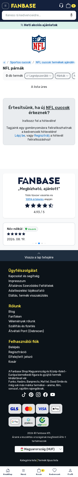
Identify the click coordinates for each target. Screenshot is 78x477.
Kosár (12, 361)
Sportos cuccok (20, 62)
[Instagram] (38, 394)
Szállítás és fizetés (22, 326)
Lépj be (20, 135)
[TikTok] (24, 394)
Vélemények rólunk (22, 321)
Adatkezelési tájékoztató (26, 290)
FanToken (15, 316)
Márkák (61, 75)
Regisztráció (17, 352)
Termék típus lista (48, 460)
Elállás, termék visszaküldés (28, 295)
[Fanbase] (23, 5)
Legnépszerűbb (39, 75)
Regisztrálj (42, 135)
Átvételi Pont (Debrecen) (26, 331)
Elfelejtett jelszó (20, 357)
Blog (12, 311)
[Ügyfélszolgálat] (62, 5)
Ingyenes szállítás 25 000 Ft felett (48, 25)
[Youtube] (52, 394)
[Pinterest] (31, 394)
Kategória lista (28, 460)
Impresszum (17, 281)
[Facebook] (45, 394)
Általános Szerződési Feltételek (31, 286)
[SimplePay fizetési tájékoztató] (28, 421)
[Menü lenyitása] (5, 6)
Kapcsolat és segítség (24, 276)
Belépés (14, 347)
